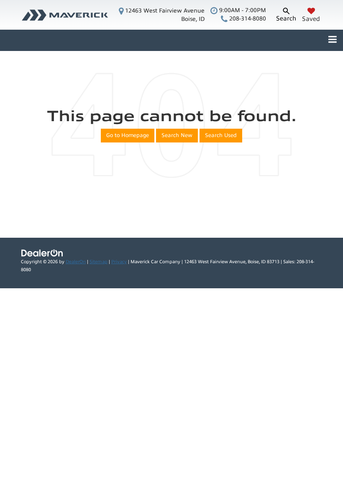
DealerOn (76, 261)
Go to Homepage (127, 135)
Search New (176, 135)
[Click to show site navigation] (332, 40)
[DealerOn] (42, 253)
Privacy (119, 261)
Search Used (221, 135)
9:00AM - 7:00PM (242, 10)
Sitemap (99, 261)
